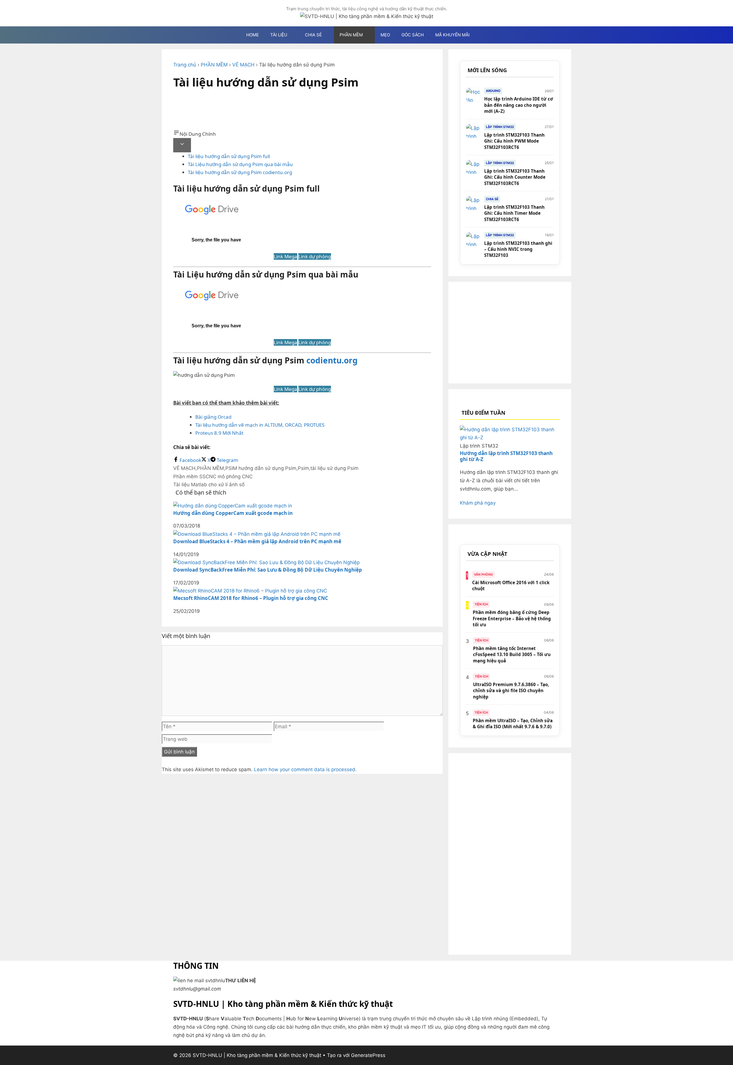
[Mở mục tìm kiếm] (483, 35)
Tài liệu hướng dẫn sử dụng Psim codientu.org (240, 172)
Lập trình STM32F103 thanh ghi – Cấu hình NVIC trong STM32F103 (518, 249)
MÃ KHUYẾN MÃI (452, 35)
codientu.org (332, 360)
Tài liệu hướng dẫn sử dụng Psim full (229, 156)
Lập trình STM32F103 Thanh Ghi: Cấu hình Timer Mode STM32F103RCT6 (514, 213)
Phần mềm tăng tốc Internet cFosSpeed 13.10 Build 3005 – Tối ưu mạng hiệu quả (512, 654)
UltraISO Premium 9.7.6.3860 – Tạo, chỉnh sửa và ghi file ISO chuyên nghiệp (511, 691)
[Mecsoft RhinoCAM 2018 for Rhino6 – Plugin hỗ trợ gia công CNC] (250, 591)
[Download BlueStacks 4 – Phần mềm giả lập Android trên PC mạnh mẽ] (256, 534)
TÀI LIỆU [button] (278, 35)
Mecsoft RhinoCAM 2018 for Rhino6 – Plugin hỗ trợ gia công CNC (250, 598)
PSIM (231, 468)
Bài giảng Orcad (213, 417)
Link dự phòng (314, 256)
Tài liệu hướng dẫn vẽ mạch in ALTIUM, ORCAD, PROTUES (259, 425)
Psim (303, 468)
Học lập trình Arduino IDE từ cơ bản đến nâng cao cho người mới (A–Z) (518, 105)
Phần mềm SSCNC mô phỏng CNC (213, 476)
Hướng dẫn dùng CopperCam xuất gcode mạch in (233, 513)
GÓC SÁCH (412, 35)
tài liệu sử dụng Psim (334, 468)
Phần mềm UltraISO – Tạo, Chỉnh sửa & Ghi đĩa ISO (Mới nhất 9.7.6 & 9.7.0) (513, 723)
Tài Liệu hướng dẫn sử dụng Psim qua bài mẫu (240, 164)
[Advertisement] (302, 112)
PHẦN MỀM (214, 65)
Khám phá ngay (478, 503)
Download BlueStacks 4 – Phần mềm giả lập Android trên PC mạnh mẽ (257, 541)
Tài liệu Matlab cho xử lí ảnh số (209, 484)
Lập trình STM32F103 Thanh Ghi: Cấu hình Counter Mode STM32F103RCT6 (514, 177)
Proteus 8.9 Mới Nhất (220, 433)
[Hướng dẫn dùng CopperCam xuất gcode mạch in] (232, 506)
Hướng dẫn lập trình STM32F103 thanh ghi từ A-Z (506, 456)
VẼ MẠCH (243, 65)
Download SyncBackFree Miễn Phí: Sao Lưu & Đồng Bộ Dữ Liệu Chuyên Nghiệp (267, 569)
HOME (252, 35)
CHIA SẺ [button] (313, 35)
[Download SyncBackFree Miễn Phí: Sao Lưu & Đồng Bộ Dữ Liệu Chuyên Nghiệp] (266, 562)
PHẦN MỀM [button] (351, 35)
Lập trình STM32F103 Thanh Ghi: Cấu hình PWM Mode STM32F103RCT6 (514, 141)
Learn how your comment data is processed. (305, 769)
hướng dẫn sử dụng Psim (267, 468)
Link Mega (285, 256)
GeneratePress (368, 1055)
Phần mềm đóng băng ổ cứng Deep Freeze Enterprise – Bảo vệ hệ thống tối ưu (512, 618)
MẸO (385, 35)
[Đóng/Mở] (182, 145)
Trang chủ (184, 65)
